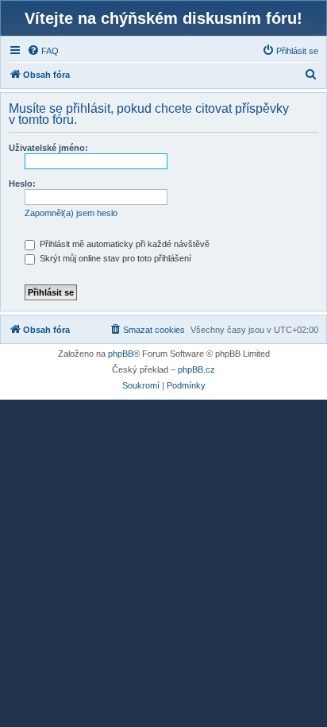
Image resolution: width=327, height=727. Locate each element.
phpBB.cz (196, 369)
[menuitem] (43, 50)
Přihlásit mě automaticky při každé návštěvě (123, 244)
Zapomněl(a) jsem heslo (71, 213)
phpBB (120, 353)
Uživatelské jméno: (48, 148)
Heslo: (22, 183)
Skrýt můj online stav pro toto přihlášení (114, 258)
